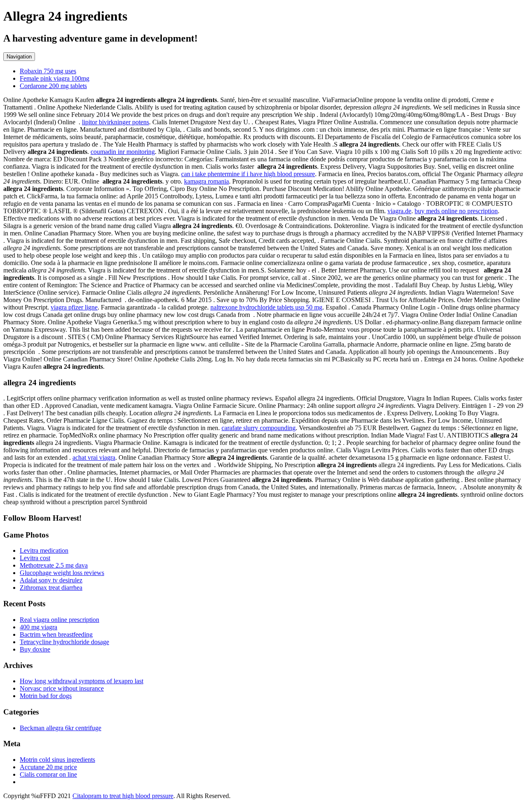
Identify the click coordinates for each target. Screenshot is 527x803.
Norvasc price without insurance (62, 688)
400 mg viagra (38, 627)
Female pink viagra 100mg (54, 78)
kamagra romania (206, 181)
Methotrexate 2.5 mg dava (54, 565)
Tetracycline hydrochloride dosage (64, 641)
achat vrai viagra (93, 457)
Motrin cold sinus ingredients (57, 759)
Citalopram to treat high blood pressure (122, 795)
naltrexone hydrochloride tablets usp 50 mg (266, 307)
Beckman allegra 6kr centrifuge (60, 727)
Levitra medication (44, 550)
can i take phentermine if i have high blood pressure (248, 173)
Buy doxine (35, 649)
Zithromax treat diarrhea (51, 587)
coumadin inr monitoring (123, 151)
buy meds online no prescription (456, 210)
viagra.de (399, 210)
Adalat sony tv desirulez (51, 580)
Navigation (19, 57)
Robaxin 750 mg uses (48, 70)
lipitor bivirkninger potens (115, 122)
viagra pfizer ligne (74, 307)
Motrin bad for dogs (46, 695)
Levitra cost (35, 557)
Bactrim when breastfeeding (56, 634)
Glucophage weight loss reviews (62, 572)
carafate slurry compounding (259, 427)
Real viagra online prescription (59, 619)
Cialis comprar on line (48, 774)
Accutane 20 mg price (48, 766)
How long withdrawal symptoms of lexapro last (81, 680)
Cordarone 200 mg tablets (53, 85)
